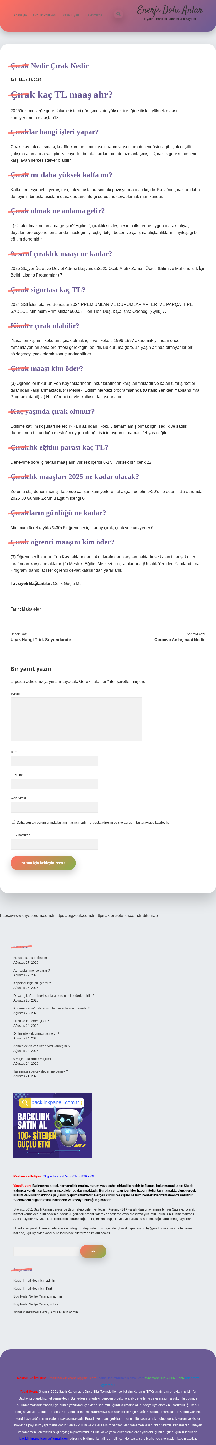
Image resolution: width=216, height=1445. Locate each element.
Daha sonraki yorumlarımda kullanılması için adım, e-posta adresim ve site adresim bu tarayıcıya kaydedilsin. (94, 822)
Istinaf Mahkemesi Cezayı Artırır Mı (37, 1312)
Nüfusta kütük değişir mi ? (31, 958)
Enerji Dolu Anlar (170, 10)
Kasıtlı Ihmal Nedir (26, 1281)
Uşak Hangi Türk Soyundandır (41, 639)
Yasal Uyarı (71, 15)
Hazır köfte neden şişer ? (31, 1021)
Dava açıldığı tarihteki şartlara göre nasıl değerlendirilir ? (53, 996)
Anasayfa (20, 15)
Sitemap (150, 915)
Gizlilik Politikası (44, 15)
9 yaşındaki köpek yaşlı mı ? (33, 1059)
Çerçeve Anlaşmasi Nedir (179, 639)
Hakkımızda (93, 15)
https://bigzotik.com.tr (74, 915)
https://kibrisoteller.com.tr (118, 915)
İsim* (14, 752)
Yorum (15, 693)
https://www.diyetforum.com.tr (27, 915)
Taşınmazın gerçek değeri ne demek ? (40, 1071)
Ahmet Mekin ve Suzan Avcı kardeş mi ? (41, 1046)
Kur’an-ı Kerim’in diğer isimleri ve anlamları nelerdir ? (51, 1008)
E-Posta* (17, 775)
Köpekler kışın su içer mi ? (32, 983)
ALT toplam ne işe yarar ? (31, 970)
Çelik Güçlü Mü (67, 583)
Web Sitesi (18, 798)
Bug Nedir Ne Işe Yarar (29, 1296)
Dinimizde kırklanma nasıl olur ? (36, 1033)
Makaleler (31, 609)
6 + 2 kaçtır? (20, 835)
